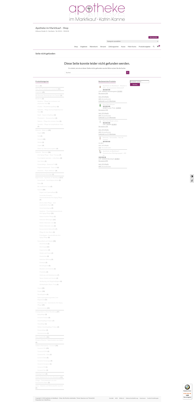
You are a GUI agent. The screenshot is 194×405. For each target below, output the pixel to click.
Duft (38, 136)
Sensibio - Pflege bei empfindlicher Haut (50, 124)
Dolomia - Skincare (41, 152)
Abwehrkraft (43, 243)
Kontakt (111, 398)
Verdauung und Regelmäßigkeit (50, 281)
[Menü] (191, 384)
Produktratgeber (144, 46)
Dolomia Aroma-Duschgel (43, 174)
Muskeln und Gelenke (46, 269)
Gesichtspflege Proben (44, 321)
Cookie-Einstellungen (153, 398)
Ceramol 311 (41, 348)
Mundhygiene (44, 265)
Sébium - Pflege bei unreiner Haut (48, 121)
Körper (39, 291)
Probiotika (43, 272)
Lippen (39, 145)
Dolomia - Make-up (41, 130)
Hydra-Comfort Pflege (46, 216)
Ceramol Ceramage (43, 361)
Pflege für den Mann (46, 232)
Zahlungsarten (113, 46)
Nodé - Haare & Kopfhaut (45, 115)
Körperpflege (41, 330)
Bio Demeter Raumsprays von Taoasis (47, 95)
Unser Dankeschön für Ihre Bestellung (47, 377)
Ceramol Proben (42, 317)
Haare (39, 288)
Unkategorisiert (40, 374)
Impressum (143, 398)
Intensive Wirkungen (46, 219)
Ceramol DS (41, 367)
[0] (158, 47)
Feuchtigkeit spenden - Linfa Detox (48, 158)
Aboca (37, 86)
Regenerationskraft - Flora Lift (47, 167)
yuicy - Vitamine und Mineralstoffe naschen (49, 386)
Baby (39, 183)
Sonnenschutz (42, 308)
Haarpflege (41, 324)
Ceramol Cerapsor (43, 364)
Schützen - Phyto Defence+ (46, 170)
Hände (39, 142)
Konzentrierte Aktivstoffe (47, 229)
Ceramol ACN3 (42, 351)
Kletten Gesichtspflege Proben (47, 327)
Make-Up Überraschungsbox (46, 148)
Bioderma (38, 98)
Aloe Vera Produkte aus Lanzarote (46, 89)
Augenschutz (44, 250)
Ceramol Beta (41, 357)
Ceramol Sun (41, 370)
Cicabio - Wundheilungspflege (47, 106)
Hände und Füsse (45, 253)
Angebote (83, 46)
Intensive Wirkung (45, 259)
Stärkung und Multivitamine (48, 275)
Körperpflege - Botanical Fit (46, 164)
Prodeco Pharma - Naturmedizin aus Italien (49, 340)
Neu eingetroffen (40, 337)
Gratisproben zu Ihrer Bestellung (45, 312)
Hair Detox (40, 161)
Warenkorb (94, 46)
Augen (39, 133)
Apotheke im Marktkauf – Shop (51, 27)
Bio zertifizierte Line (43, 186)
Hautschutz (43, 256)
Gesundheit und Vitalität (45, 241)
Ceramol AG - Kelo (43, 354)
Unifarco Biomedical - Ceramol (45, 345)
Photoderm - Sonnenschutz (46, 118)
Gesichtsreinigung (45, 208)
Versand (103, 46)
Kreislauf (42, 262)
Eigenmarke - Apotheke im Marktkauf (47, 177)
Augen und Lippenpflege (47, 192)
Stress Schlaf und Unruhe (48, 278)
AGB (116, 398)
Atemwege (43, 247)
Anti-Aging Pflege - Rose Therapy (48, 155)
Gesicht (39, 139)
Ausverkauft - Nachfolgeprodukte (48, 180)
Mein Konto (132, 46)
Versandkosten (106, 99)
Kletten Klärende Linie (47, 223)
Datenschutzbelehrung (132, 398)
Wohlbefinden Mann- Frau (48, 284)
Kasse (123, 46)
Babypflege (41, 314)
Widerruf (121, 398)
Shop (76, 46)
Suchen (135, 84)
